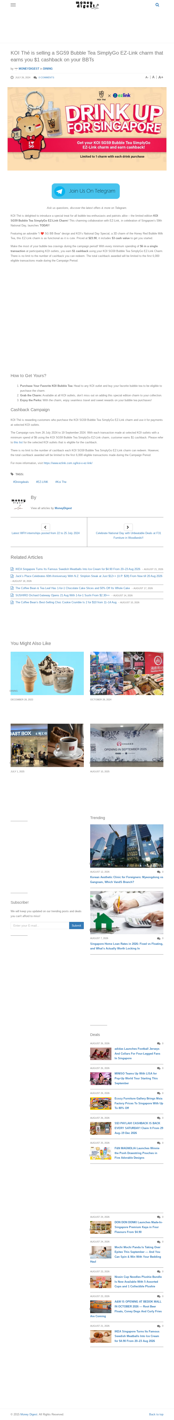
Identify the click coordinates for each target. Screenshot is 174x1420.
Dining (48, 68)
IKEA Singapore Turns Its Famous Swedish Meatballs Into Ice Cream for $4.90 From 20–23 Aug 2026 (77, 569)
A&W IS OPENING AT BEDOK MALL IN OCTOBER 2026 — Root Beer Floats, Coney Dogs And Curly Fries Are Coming (126, 1309)
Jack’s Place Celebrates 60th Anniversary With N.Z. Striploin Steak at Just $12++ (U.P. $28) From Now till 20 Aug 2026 (88, 576)
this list (18, 442)
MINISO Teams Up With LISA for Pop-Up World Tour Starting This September (136, 1078)
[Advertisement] (88, 25)
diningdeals (22, 481)
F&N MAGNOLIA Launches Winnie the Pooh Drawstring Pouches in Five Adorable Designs (137, 1153)
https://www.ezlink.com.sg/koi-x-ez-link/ (68, 463)
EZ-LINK (43, 481)
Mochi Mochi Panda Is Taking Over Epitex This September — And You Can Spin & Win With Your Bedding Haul (125, 1254)
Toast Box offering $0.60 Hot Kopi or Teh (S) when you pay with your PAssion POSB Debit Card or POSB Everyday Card (47, 781)
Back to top (156, 1414)
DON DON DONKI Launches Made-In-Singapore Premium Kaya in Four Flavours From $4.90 (139, 1227)
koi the (61, 481)
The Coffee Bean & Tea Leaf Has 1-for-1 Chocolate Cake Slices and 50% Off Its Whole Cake (72, 588)
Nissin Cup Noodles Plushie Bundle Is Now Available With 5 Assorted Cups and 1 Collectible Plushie (138, 1281)
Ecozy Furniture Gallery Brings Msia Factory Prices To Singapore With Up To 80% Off (139, 1103)
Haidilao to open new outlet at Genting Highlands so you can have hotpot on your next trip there (124, 709)
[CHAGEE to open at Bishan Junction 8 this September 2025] (126, 745)
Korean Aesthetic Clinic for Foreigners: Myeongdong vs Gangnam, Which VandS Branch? (126, 880)
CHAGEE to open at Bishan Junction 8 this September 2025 (124, 779)
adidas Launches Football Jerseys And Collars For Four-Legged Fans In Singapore (137, 1053)
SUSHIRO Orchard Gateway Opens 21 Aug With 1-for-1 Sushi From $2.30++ (62, 595)
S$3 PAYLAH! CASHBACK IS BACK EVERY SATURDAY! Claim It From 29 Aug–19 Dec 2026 (139, 1128)
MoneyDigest (28, 68)
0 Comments (46, 77)
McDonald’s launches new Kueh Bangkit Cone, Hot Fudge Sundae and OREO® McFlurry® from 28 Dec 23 (43, 709)
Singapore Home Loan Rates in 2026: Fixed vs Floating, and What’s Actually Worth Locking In (126, 946)
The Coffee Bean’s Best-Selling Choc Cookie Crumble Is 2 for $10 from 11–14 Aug (65, 602)
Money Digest (28, 1414)
